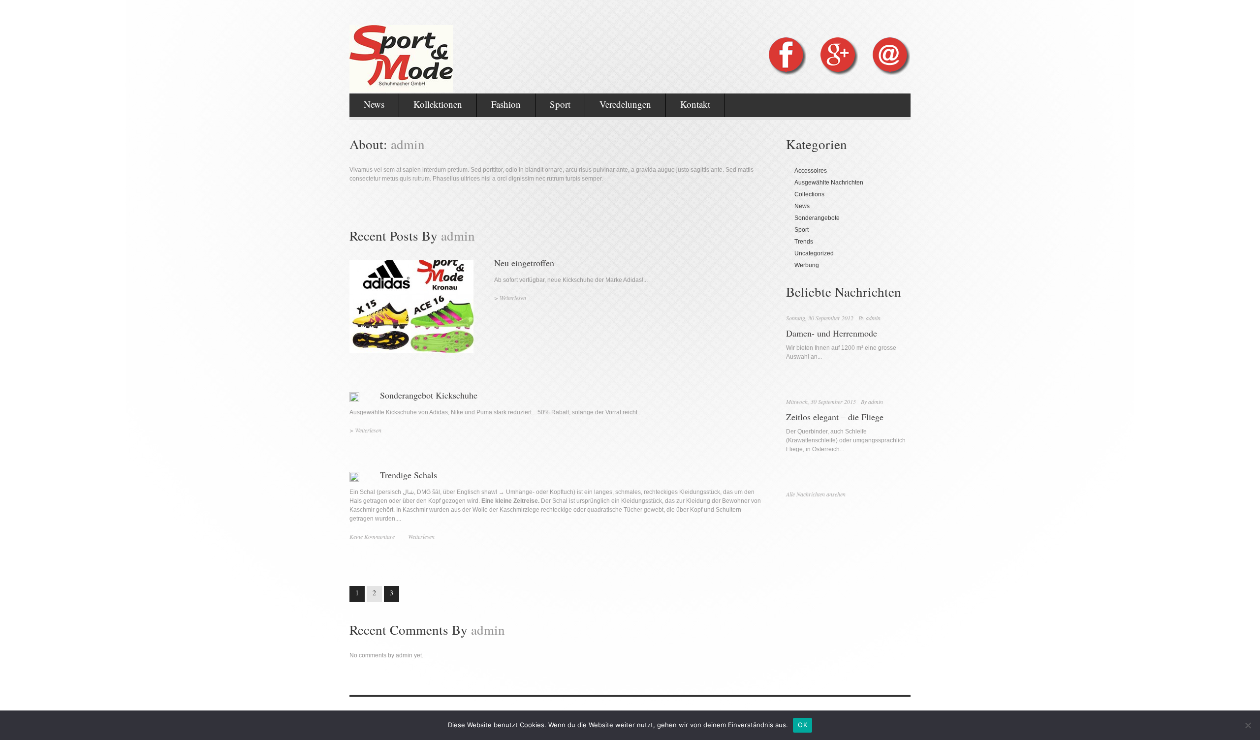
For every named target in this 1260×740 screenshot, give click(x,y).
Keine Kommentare (372, 536)
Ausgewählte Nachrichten (828, 182)
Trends (803, 241)
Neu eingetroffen (524, 263)
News (374, 104)
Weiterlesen (513, 298)
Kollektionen (437, 104)
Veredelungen (625, 104)
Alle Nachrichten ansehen (816, 494)
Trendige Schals (408, 475)
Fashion (506, 104)
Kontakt (695, 104)
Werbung (806, 265)
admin (873, 318)
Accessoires (810, 170)
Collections (809, 194)
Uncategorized (814, 253)
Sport (560, 104)
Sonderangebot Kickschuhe (428, 395)
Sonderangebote (817, 218)
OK (802, 725)
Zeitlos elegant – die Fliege (834, 417)
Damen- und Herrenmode (831, 333)
